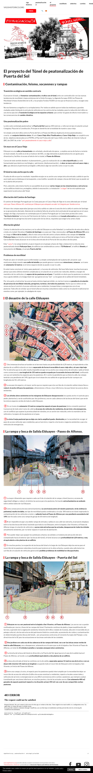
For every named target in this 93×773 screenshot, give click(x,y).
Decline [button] (71, 769)
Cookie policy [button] (59, 768)
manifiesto (63, 3)
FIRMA (31, 11)
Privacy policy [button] (7, 770)
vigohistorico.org (8, 753)
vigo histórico (29, 4)
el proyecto (53, 4)
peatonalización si (41, 4)
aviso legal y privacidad (32, 753)
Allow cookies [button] (82, 769)
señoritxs (73, 3)
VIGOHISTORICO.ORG (14, 7)
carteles (82, 3)
